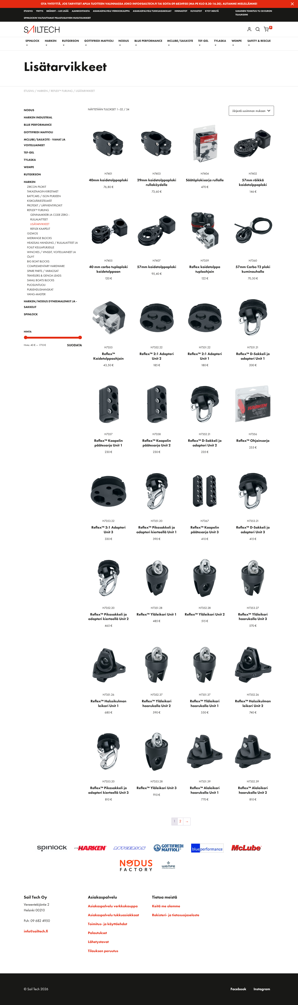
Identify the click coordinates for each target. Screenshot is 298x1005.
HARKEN (42, 91)
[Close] (292, 4)
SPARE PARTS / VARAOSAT (43, 271)
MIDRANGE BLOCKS (39, 238)
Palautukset (97, 933)
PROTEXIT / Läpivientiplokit (44, 205)
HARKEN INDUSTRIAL (38, 117)
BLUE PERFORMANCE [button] (148, 41)
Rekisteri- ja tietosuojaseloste (175, 915)
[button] (257, 29)
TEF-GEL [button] (203, 41)
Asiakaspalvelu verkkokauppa (111, 11)
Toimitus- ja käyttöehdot (107, 924)
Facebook (238, 989)
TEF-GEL (29, 152)
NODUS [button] (123, 41)
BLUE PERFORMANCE (38, 125)
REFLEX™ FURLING (62, 91)
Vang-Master (36, 294)
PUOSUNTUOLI (36, 285)
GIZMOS (32, 233)
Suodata (74, 345)
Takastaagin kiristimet (43, 191)
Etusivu (28, 11)
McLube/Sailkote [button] (180, 41)
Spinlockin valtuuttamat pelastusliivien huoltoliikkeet (57, 18)
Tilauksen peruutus (103, 951)
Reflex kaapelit (40, 229)
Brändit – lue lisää (57, 11)
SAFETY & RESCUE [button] (259, 41)
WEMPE (29, 167)
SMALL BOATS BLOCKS (40, 280)
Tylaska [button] (220, 41)
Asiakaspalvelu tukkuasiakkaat (152, 11)
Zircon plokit (36, 187)
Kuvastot (196, 11)
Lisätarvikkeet (39, 224)
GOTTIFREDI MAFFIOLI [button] (99, 41)
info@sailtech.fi (36, 931)
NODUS (29, 110)
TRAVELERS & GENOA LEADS (44, 276)
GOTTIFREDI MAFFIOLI (38, 132)
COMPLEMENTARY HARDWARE (46, 266)
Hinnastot (181, 11)
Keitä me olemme (166, 906)
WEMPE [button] (237, 41)
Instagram (262, 989)
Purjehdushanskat (40, 290)
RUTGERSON (32, 174)
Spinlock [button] (32, 41)
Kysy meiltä (212, 11)
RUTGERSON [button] (70, 41)
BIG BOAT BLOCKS (38, 261)
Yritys (39, 11)
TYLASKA (30, 160)
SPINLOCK (31, 314)
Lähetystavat (98, 942)
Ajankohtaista (81, 11)
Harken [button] (50, 41)
